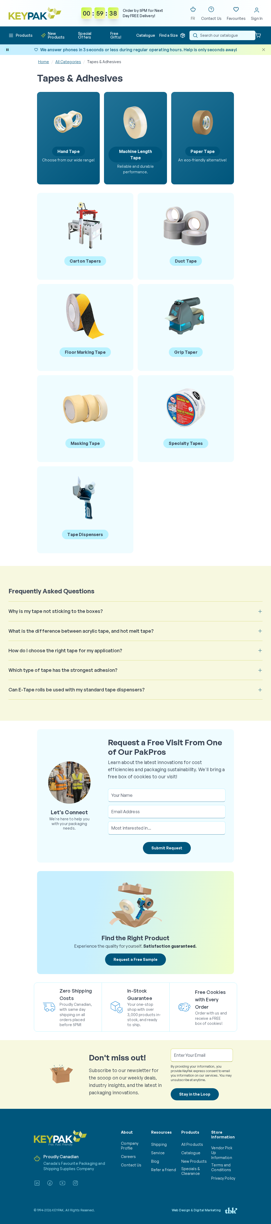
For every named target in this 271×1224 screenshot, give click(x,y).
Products (190, 1132)
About (127, 1132)
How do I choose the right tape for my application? (65, 650)
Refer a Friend (163, 1169)
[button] (20, 35)
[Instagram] (75, 1183)
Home (43, 61)
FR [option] (193, 18)
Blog (155, 1161)
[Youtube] (62, 1183)
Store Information (223, 1134)
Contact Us (131, 1165)
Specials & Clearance (190, 1171)
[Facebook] (50, 1183)
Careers (128, 1156)
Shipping (159, 1144)
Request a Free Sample (135, 959)
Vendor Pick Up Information (221, 1153)
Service (158, 1153)
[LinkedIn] (37, 1183)
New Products (194, 1161)
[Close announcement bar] (263, 49)
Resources (161, 1132)
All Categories (68, 61)
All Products (192, 1144)
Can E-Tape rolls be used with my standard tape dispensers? (76, 689)
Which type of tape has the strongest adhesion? (62, 670)
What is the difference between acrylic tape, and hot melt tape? (80, 631)
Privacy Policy (223, 1178)
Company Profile (129, 1145)
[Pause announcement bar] (7, 49)
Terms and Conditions (221, 1167)
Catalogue (190, 1153)
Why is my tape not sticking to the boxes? (55, 611)
